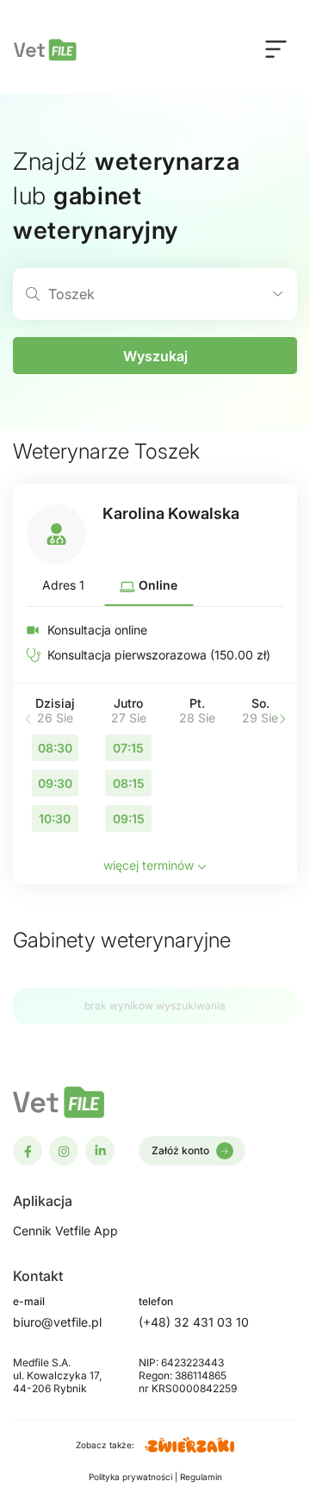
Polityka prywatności (132, 1477)
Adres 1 (63, 585)
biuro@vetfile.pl (57, 1322)
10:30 (55, 818)
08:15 (129, 783)
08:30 (55, 748)
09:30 (55, 783)
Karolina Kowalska (170, 513)
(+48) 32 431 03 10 (194, 1322)
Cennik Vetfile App (65, 1230)
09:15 (129, 818)
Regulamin (201, 1477)
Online (156, 585)
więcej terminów (150, 865)
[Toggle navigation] (276, 48)
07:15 (128, 748)
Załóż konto (180, 1150)
